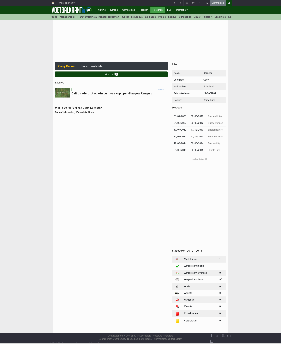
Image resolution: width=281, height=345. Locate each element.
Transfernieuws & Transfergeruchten (98, 16)
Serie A (208, 16)
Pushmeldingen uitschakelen (167, 339)
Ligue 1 (198, 16)
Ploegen (143, 9)
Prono (53, 16)
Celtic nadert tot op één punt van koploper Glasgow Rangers (111, 93)
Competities (128, 9)
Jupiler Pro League (132, 16)
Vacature (157, 335)
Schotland (208, 86)
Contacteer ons (115, 335)
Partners (168, 335)
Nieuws (102, 9)
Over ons (130, 335)
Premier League (167, 16)
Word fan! (111, 74)
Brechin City (214, 143)
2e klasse (150, 16)
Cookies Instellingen (140, 339)
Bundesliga (185, 16)
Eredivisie (220, 16)
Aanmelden (218, 2)
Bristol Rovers (215, 129)
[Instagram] (193, 3)
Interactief (181, 9)
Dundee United (215, 116)
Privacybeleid (144, 335)
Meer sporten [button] (66, 2)
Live (169, 9)
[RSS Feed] (207, 3)
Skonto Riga (214, 150)
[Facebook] (174, 3)
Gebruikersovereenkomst (112, 339)
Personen (158, 9)
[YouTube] (187, 3)
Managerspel (67, 16)
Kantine (114, 9)
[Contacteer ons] (200, 3)
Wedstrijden (97, 66)
